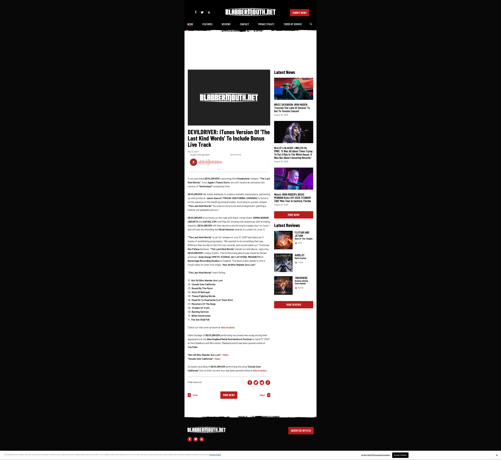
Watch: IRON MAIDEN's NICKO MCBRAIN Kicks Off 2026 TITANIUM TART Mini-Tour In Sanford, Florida (292, 198)
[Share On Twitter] (256, 382)
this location (228, 327)
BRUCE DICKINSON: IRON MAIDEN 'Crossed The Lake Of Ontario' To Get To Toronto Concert (292, 108)
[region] (250, 455)
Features (207, 24)
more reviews (293, 304)
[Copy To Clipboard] (268, 382)
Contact (244, 24)
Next (262, 395)
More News (229, 395)
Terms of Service (293, 24)
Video (225, 354)
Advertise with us (301, 430)
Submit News (300, 12)
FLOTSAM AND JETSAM (302, 234)
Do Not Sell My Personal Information (375, 455)
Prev (195, 395)
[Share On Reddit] (262, 382)
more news (294, 214)
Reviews (226, 24)
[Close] (497, 455)
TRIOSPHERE (301, 278)
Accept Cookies (400, 455)
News (190, 24)
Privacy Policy (266, 24)
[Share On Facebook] (249, 382)
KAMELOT (300, 255)
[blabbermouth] (250, 15)
